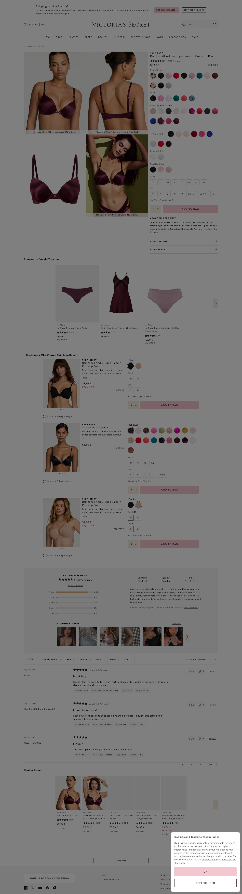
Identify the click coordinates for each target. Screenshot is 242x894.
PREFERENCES (205, 883)
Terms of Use (229, 859)
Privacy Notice (209, 859)
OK (205, 871)
